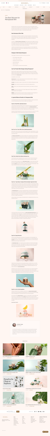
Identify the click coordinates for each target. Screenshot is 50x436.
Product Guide (24, 423)
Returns (15, 419)
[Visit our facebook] (35, 411)
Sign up (18, 411)
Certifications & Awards (33, 420)
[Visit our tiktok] (42, 411)
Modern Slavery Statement (42, 421)
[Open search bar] (40, 2)
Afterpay (15, 424)
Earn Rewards (15, 420)
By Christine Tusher (9, 357)
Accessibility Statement (42, 422)
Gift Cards (23, 422)
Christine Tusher (20, 324)
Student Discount (16, 421)
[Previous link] (0, 7)
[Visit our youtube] (40, 411)
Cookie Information (41, 420)
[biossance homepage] (25, 3)
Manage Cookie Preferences (5, 419)
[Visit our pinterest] (44, 411)
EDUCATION (6, 15)
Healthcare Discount (16, 423)
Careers (32, 422)
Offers (23, 421)
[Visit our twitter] (37, 411)
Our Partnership (33, 419)
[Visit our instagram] (38, 411)
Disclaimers (40, 419)
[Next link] (49, 7)
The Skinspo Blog (33, 421)
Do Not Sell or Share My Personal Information (6, 420)
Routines (23, 420)
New (22, 419)
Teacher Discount (16, 422)
